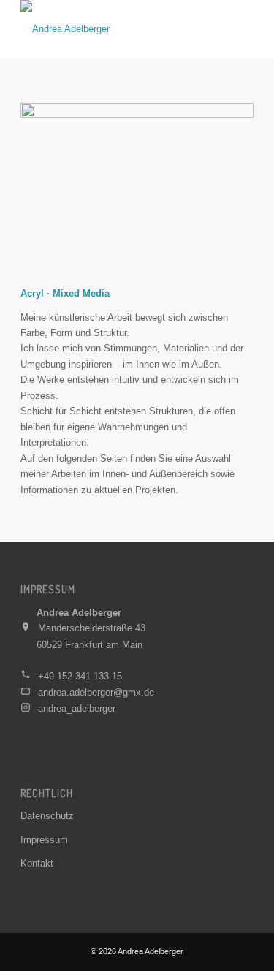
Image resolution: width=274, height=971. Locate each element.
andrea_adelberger (76, 708)
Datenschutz (47, 815)
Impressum (44, 839)
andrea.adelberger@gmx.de (96, 692)
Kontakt (36, 863)
